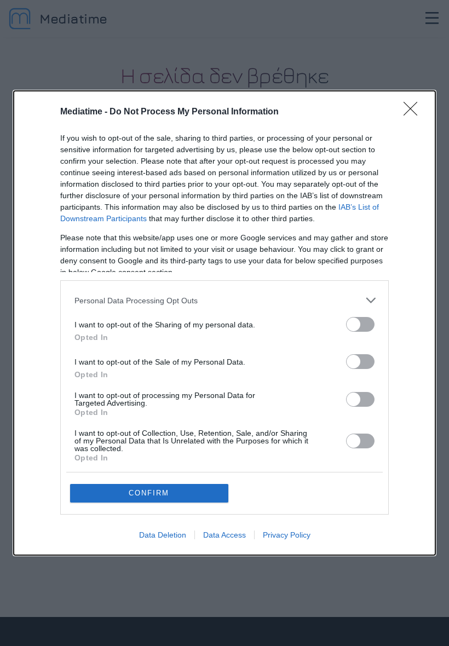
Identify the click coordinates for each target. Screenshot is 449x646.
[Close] (414, 112)
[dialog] (224, 323)
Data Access (224, 534)
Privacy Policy (286, 534)
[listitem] (224, 300)
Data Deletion (162, 534)
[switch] (360, 324)
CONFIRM (149, 493)
